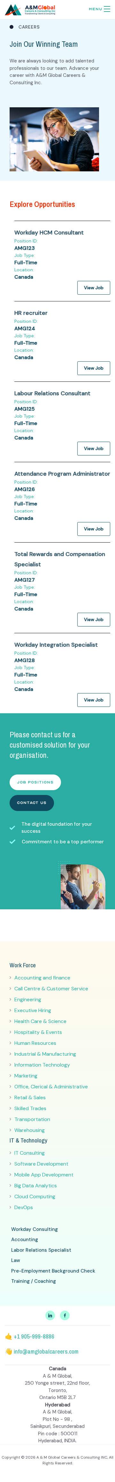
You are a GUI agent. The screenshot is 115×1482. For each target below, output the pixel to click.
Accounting (24, 1239)
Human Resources (35, 1043)
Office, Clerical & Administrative (51, 1086)
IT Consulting (29, 1153)
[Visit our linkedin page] (50, 1315)
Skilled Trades (30, 1108)
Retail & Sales (30, 1097)
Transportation (32, 1119)
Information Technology (42, 1064)
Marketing (25, 1075)
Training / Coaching (33, 1281)
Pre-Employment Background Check (53, 1271)
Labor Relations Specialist (41, 1250)
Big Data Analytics (35, 1185)
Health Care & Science (40, 1021)
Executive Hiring (32, 1010)
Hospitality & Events (38, 1032)
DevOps (23, 1207)
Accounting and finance (42, 977)
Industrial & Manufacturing (45, 1054)
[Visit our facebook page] (65, 1315)
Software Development (41, 1163)
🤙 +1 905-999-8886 (29, 1336)
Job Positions (35, 782)
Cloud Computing (34, 1196)
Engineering (27, 999)
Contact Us (32, 802)
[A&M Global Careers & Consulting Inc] (30, 9)
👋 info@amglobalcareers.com (42, 1351)
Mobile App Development (43, 1174)
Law (15, 1260)
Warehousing (29, 1130)
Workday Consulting (34, 1229)
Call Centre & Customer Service (51, 988)
